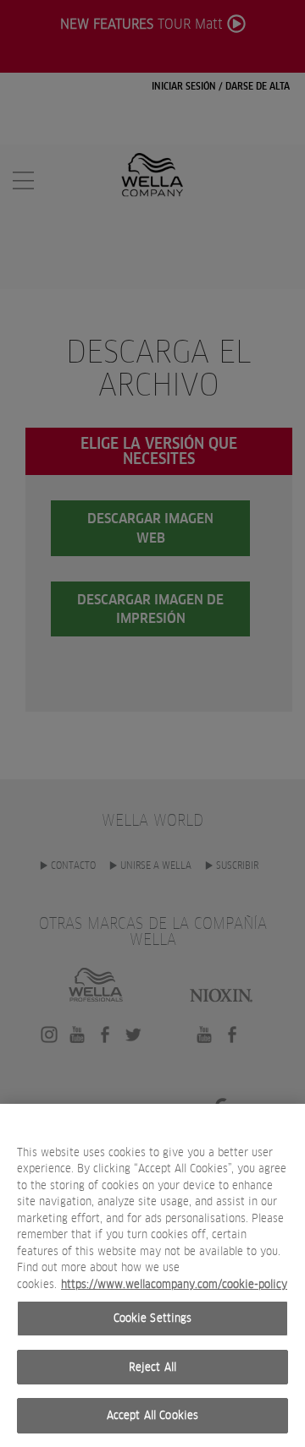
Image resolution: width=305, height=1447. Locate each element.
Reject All (152, 1367)
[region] (152, 1275)
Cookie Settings (153, 1318)
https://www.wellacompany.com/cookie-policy (174, 1284)
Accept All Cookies (152, 1415)
